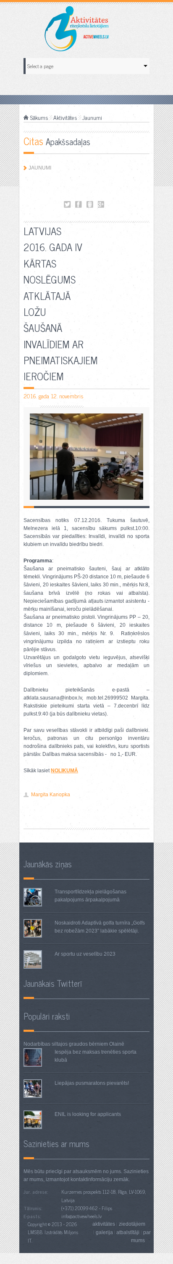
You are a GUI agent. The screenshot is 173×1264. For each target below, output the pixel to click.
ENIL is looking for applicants (88, 1114)
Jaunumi (92, 117)
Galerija (104, 1232)
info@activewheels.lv (81, 1216)
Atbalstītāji (127, 1232)
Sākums (39, 117)
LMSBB (35, 1232)
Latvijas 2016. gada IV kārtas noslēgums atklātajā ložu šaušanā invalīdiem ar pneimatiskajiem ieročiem (67, 204)
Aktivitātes (65, 117)
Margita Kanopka (50, 795)
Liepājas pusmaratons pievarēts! (92, 1083)
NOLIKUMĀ (64, 771)
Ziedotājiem (132, 1224)
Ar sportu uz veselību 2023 (85, 954)
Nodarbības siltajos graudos (56, 1044)
